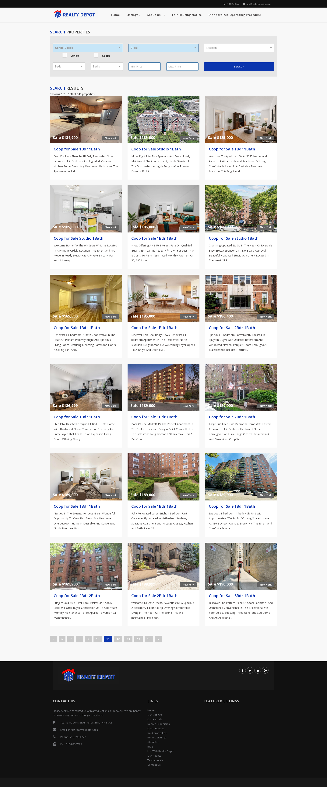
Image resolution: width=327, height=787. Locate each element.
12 (118, 639)
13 (128, 639)
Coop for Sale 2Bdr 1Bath (232, 327)
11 (107, 639)
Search (239, 66)
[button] (88, 48)
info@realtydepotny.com (258, 3)
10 (97, 639)
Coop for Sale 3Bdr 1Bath (232, 595)
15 (148, 639)
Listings (132, 15)
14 (138, 639)
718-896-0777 (232, 3)
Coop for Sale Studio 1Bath (156, 149)
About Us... (155, 15)
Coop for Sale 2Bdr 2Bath (77, 595)
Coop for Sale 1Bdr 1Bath (77, 149)
